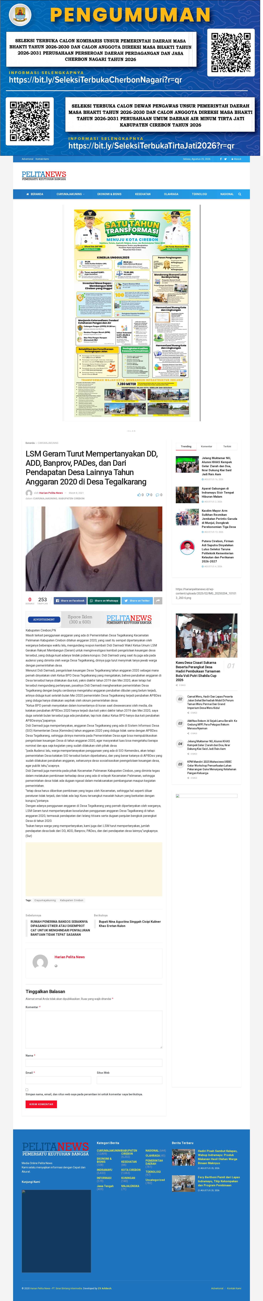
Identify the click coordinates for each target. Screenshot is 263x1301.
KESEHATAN (143, 194)
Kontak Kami (42, 159)
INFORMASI (104, 1178)
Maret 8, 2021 (76, 492)
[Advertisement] (94, 869)
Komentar (33, 1007)
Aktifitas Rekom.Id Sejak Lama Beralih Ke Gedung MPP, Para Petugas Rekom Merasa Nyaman (212, 724)
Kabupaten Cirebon (71, 900)
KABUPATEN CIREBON (72, 498)
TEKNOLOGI (199, 194)
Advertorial (27, 159)
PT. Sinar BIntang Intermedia (67, 1288)
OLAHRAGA (171, 194)
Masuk (237, 159)
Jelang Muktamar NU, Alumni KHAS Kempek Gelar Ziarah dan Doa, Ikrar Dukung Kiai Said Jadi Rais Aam (217, 466)
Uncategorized (155, 1179)
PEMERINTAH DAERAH (154, 1162)
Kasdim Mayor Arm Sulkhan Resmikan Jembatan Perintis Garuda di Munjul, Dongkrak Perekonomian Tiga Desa (219, 519)
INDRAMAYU (104, 1169)
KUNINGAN (128, 1178)
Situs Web (103, 1072)
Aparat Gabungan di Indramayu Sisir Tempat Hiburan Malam (218, 492)
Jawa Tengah (105, 1186)
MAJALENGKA (130, 1186)
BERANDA (37, 194)
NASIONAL (227, 194)
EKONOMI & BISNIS (109, 194)
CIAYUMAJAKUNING (69, 194)
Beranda (30, 443)
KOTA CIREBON (131, 1169)
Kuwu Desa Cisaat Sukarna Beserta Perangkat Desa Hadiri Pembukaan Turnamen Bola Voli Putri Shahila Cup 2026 (198, 671)
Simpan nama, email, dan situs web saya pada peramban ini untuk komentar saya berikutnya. (84, 1094)
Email (30, 1072)
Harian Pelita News (51, 492)
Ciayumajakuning (45, 900)
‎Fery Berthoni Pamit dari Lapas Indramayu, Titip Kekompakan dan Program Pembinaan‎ (219, 1181)
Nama (31, 1055)
